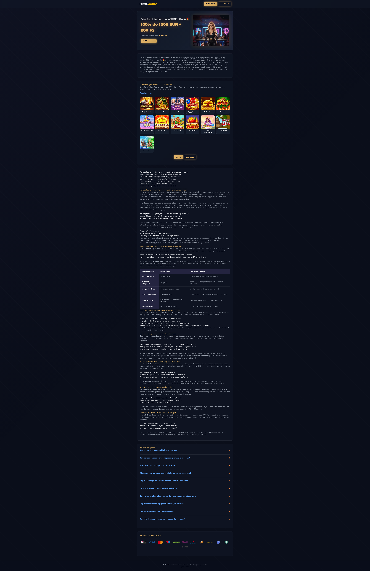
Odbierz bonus (148, 41)
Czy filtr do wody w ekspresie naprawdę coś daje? (162, 519)
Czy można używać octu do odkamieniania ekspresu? (164, 481)
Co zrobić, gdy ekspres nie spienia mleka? (158, 488)
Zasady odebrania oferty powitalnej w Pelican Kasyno (160, 174)
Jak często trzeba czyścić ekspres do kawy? (160, 450)
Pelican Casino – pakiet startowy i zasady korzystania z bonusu (164, 172)
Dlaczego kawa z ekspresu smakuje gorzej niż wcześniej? (166, 473)
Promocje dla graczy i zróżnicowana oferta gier (158, 186)
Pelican (148, 3)
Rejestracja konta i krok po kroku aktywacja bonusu (160, 177)
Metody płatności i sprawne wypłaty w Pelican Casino (160, 181)
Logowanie (225, 4)
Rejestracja (210, 4)
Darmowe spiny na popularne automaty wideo (158, 179)
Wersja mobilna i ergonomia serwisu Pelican (157, 184)
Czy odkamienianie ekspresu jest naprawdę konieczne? (165, 458)
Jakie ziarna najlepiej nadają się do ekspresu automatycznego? (168, 496)
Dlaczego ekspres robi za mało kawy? (157, 511)
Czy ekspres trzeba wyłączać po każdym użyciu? (162, 504)
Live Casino (190, 157)
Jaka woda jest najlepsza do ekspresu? (157, 465)
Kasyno (178, 157)
